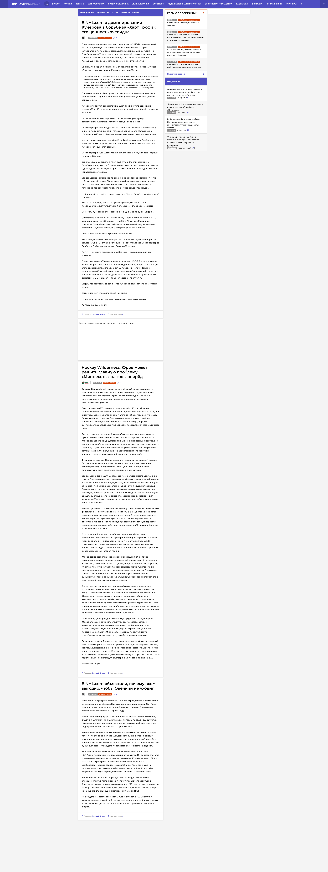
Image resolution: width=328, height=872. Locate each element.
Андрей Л (182, 97)
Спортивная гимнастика (218, 4)
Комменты (125, 12)
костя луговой (185, 148)
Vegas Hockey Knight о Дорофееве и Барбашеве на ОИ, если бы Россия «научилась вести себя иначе (184, 92)
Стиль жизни (274, 4)
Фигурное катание (118, 4)
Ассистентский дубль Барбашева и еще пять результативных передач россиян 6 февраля (184, 52)
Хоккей (68, 4)
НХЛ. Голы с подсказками (189, 20)
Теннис (80, 4)
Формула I (257, 4)
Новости (135, 12)
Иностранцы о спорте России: (95, 12)
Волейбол (158, 4)
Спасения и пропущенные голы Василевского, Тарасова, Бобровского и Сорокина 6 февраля (185, 37)
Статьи (115, 12)
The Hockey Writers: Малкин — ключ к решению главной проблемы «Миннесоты (185, 107)
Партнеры (291, 4)
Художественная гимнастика (184, 4)
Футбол (56, 4)
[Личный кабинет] (324, 4)
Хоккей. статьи (105, 38)
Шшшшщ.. (182, 112)
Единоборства (96, 4)
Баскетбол (242, 4)
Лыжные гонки (140, 4)
